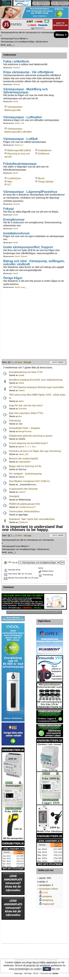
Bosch (41, 178)
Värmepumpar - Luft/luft (20, 138)
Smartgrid (14, 496)
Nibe (9, 181)
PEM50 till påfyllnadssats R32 (24, 504)
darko (21, 401)
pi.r (22, 145)
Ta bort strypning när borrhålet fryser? (28, 443)
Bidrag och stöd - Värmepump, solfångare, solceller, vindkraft (34, 262)
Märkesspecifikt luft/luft (19, 150)
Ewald (21, 375)
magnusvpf (48, 904)
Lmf (22, 123)
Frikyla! (8, 208)
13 (16, 362)
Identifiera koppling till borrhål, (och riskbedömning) (35, 379)
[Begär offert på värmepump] (34, 612)
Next (20, 362)
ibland (21, 477)
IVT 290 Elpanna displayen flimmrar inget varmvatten (36, 387)
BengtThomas (25, 431)
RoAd (21, 383)
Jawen (22, 390)
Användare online (48, 889)
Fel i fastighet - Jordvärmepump (25, 473)
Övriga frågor (12, 278)
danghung (47, 900)
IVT (9, 184)
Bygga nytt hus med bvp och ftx (25, 466)
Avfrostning (15, 420)
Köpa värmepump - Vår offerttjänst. (28, 72)
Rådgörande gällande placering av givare (31, 435)
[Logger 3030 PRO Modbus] (34, 601)
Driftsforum (43, 153)
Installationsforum (16, 233)
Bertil (3, 45)
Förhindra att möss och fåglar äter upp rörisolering (35, 451)
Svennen (23, 408)
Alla (33, 447)
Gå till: (15, 563)
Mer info (56, 969)
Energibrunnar (14, 219)
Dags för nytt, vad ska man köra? (26, 405)
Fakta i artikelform (16, 61)
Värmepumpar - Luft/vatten (22, 117)
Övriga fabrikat (45, 181)
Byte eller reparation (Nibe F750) (26, 413)
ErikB (45, 892)
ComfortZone (14, 178)
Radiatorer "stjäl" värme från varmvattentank (32, 519)
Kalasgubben (25, 462)
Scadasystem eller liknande (23, 489)
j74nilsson (23, 522)
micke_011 (24, 454)
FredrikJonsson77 (27, 507)
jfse (20, 416)
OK (46, 969)
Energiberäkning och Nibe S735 (26, 372)
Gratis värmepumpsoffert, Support (28, 247)
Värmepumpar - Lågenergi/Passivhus (30, 191)
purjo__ (10, 45)
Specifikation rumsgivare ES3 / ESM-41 (29, 481)
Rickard (16, 68)
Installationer (45, 150)
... (13, 362)
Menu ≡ (61, 35)
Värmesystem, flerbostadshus (24, 511)
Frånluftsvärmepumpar (20, 163)
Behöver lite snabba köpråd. (23, 458)
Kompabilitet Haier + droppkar (24, 428)
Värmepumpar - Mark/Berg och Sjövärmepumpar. (25, 90)
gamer (22, 446)
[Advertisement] (34, 324)
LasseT (22, 492)
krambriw (47, 896)
